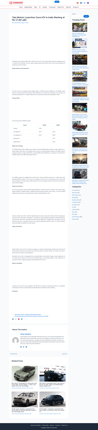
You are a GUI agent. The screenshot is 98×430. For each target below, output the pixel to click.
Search (57, 1)
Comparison (75, 204)
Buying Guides (75, 199)
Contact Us (57, 425)
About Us (52, 425)
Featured (74, 209)
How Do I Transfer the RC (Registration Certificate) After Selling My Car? (79, 35)
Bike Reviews (75, 195)
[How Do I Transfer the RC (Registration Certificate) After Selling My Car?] (79, 27)
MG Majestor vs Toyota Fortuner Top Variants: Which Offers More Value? (79, 150)
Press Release (75, 216)
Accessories (75, 190)
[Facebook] (81, 3)
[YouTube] (78, 3)
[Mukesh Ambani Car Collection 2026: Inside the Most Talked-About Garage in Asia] (79, 60)
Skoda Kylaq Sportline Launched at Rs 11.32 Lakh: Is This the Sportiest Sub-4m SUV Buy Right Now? (24, 410)
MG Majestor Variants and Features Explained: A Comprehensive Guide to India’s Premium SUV (80, 182)
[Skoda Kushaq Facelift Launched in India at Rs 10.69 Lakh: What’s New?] (79, 126)
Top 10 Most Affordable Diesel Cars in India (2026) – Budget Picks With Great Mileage (80, 100)
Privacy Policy (45, 425)
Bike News (74, 192)
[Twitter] (85, 3)
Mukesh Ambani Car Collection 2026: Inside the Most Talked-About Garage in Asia (80, 68)
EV (73, 207)
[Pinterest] (18, 319)
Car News (14, 388)
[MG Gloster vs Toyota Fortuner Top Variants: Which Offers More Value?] (79, 159)
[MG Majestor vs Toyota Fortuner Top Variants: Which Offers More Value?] (79, 142)
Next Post (65, 353)
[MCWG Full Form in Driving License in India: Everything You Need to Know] (79, 43)
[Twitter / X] (23, 347)
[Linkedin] (21, 319)
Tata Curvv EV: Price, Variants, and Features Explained (28, 314)
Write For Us (64, 425)
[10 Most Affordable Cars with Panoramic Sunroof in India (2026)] (79, 76)
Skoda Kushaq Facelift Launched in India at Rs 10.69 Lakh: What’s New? (80, 134)
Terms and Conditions (36, 425)
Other (73, 214)
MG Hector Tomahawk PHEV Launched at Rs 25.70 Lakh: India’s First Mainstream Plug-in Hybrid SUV (51, 385)
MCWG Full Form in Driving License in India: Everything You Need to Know (79, 51)
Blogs (73, 197)
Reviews (74, 219)
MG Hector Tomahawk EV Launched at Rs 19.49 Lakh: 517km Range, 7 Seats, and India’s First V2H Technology (24, 385)
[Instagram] (88, 3)
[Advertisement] (36, 29)
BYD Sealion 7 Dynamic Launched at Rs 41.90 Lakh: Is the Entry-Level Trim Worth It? (51, 410)
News (73, 212)
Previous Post (13, 353)
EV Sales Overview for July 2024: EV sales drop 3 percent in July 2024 (31, 316)
